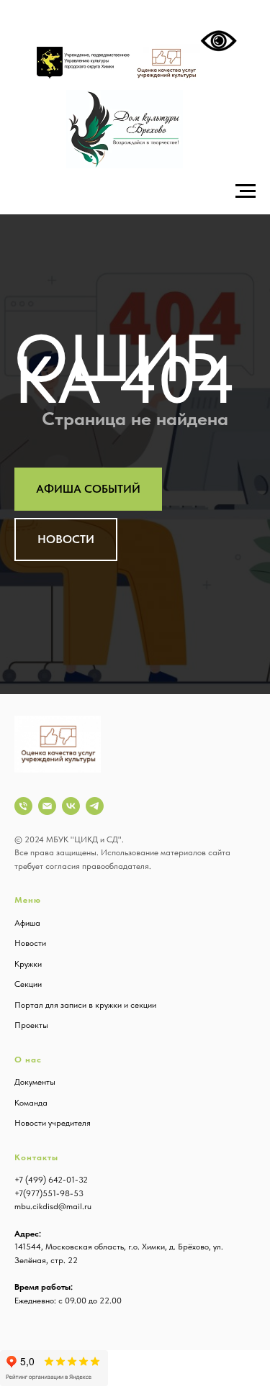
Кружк (25, 964)
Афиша (27, 923)
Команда (31, 1103)
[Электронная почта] (47, 806)
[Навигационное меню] (245, 191)
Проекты (31, 1025)
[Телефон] (23, 806)
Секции (28, 984)
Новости (30, 943)
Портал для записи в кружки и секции (85, 1005)
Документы (34, 1082)
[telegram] (95, 806)
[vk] (71, 806)
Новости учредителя (52, 1123)
